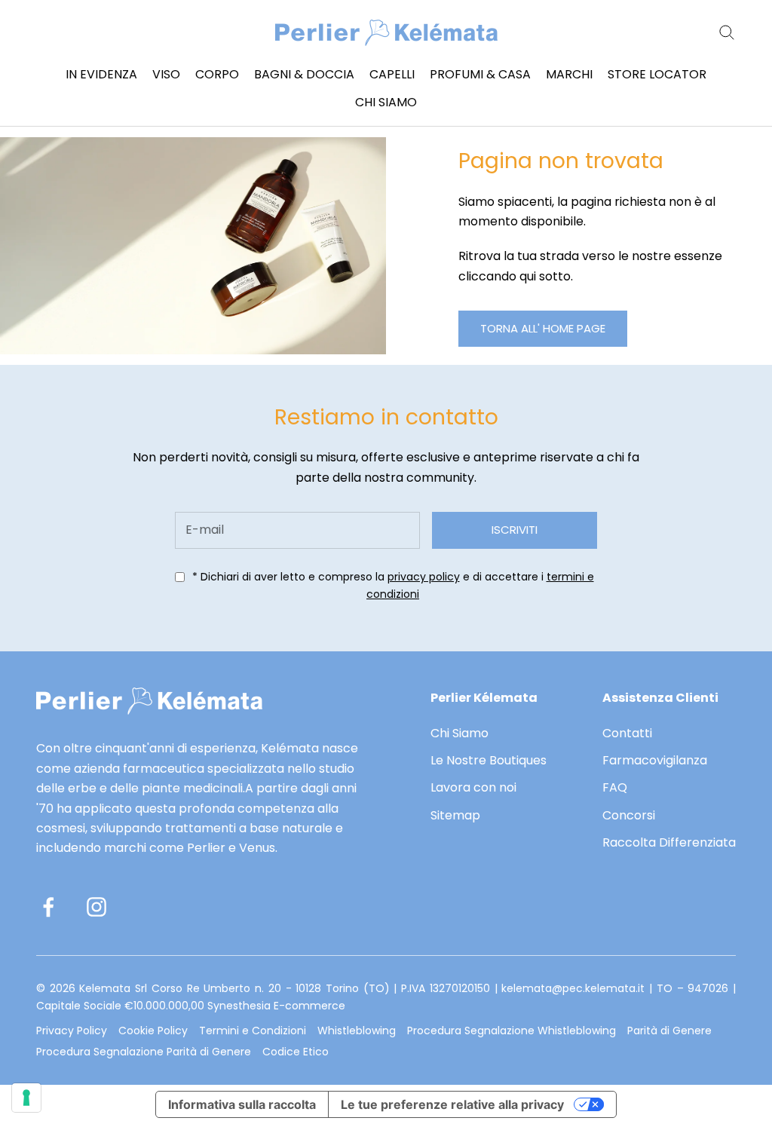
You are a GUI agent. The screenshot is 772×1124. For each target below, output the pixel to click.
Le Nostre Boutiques (488, 760)
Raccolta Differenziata (669, 842)
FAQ (614, 787)
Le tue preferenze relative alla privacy (452, 1104)
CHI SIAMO (386, 102)
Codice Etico (295, 1051)
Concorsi (628, 815)
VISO (166, 74)
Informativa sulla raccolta (242, 1104)
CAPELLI (392, 74)
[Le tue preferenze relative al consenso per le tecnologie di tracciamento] (26, 1097)
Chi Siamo (459, 733)
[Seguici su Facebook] (48, 907)
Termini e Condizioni (252, 1030)
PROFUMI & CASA (480, 74)
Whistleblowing (356, 1030)
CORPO (217, 74)
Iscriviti (515, 529)
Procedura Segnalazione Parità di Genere (143, 1051)
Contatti (627, 733)
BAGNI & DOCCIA (304, 74)
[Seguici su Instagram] (96, 907)
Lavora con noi (473, 787)
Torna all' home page (542, 328)
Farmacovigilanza (654, 760)
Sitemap (455, 815)
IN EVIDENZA (101, 74)
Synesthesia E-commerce (276, 1005)
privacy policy (424, 576)
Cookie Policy (153, 1030)
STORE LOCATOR (657, 74)
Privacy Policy (71, 1030)
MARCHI (569, 74)
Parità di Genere (669, 1030)
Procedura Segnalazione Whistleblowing (511, 1030)
